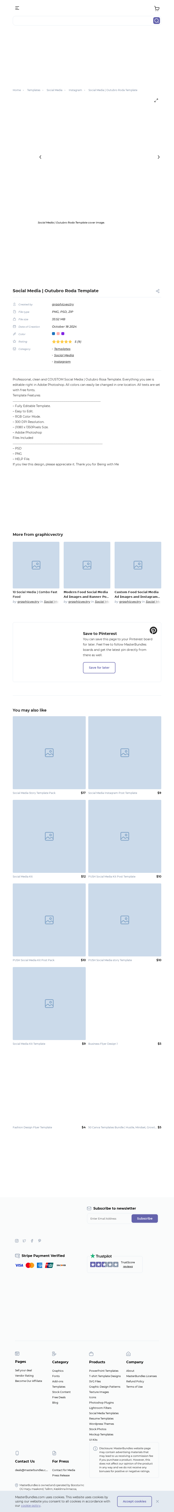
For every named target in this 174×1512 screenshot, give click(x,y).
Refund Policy (135, 1381)
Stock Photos (97, 1429)
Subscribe (145, 1218)
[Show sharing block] (158, 291)
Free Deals (59, 1397)
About (130, 1370)
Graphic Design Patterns (104, 1386)
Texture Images (99, 1392)
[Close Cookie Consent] (157, 1501)
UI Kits (93, 1439)
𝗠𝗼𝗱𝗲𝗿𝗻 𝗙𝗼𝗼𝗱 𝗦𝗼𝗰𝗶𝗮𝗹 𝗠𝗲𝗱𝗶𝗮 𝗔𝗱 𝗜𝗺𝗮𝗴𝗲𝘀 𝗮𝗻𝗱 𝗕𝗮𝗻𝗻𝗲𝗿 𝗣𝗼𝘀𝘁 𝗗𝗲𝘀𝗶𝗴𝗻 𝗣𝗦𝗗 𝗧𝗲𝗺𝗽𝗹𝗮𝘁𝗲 (87, 594)
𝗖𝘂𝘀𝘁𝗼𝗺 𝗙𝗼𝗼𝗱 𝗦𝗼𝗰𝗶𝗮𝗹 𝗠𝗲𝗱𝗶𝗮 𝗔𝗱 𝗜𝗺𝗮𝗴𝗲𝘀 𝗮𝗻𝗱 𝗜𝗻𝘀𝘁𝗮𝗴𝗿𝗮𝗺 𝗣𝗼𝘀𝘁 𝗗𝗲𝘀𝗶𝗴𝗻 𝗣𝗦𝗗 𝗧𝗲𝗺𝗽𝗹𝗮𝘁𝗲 (137, 594)
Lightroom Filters (100, 1408)
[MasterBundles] (87, 8)
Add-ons (57, 1381)
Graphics (57, 1370)
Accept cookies (134, 1501)
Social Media (64, 355)
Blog (55, 1402)
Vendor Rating (24, 1375)
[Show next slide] (158, 157)
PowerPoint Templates (103, 1370)
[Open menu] (17, 8)
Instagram (62, 362)
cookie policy (31, 1506)
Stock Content (61, 1392)
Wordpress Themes (101, 1423)
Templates (62, 349)
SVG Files (95, 1381)
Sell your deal (23, 1370)
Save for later (99, 668)
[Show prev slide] (40, 157)
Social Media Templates (104, 1413)
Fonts (56, 1376)
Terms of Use (134, 1386)
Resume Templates (101, 1418)
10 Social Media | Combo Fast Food (35, 594)
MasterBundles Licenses (141, 1376)
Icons (92, 1397)
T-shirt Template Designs (105, 1376)
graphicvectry (63, 304)
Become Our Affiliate (28, 1381)
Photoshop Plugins (101, 1402)
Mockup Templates (101, 1434)
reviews (128, 1266)
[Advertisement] (87, 58)
